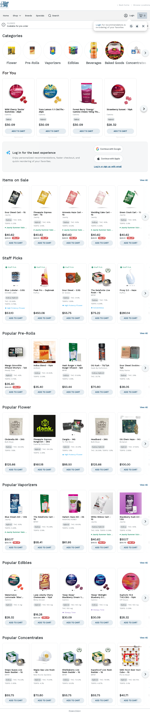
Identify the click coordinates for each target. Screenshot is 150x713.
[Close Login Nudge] (143, 26)
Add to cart (16, 243)
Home (6, 15)
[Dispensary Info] (3, 24)
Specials (40, 15)
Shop (15, 15)
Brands (28, 15)
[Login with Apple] (137, 26)
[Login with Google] (131, 26)
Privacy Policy (75, 711)
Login (131, 15)
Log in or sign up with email (108, 166)
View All (144, 180)
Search (55, 15)
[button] (120, 26)
